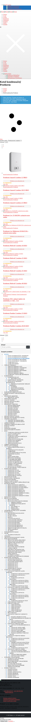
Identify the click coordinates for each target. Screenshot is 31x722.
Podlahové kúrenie (10, 538)
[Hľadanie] (28, 347)
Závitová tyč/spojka (14, 466)
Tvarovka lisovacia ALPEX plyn (18, 432)
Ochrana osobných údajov (9, 698)
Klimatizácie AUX (13, 377)
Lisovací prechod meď (18, 631)
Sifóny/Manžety (13, 529)
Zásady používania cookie (9, 701)
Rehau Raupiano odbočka (16, 485)
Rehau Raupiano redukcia (16, 491)
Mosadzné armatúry (11, 396)
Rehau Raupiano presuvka (16, 490)
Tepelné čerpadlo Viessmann (17, 367)
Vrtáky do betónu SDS (15, 462)
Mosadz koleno (13, 409)
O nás (4, 16)
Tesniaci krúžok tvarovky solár (19, 633)
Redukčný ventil (13, 397)
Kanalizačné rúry (14, 522)
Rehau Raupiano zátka (15, 494)
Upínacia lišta (12, 544)
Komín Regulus (13, 362)
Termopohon (15, 509)
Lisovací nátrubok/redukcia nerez (20, 652)
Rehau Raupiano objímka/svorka (18, 493)
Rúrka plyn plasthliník (15, 439)
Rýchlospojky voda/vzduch (17, 467)
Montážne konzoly (17, 388)
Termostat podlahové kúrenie (18, 504)
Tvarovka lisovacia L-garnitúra (18, 575)
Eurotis (6, 427)
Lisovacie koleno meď (18, 629)
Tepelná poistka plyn (14, 443)
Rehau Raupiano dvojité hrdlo (18, 487)
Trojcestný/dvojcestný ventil (14, 537)
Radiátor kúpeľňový (15, 559)
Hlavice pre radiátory (15, 560)
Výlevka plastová (14, 518)
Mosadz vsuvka (13, 408)
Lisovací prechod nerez (18, 654)
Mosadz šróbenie (13, 406)
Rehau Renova (12, 553)
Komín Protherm (13, 363)
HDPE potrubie (12, 662)
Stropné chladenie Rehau (16, 421)
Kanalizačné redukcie (15, 525)
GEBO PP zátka (15, 607)
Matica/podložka (13, 456)
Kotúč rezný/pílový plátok (17, 452)
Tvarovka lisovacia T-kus (19, 586)
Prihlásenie (6, 20)
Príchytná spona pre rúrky (17, 540)
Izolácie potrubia (10, 479)
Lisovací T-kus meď (17, 630)
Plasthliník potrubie (15, 664)
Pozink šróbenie (13, 673)
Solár (6, 533)
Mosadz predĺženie (14, 405)
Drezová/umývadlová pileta (17, 528)
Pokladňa (10, 721)
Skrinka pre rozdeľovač (16, 542)
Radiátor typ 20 (13, 563)
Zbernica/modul (16, 502)
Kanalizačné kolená (15, 521)
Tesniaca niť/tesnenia (15, 463)
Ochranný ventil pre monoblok (18, 374)
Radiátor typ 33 (13, 567)
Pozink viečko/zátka (14, 672)
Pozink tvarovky (10, 668)
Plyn (5, 431)
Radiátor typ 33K (13, 472)
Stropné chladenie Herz (16, 420)
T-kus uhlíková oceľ (18, 621)
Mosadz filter (9, 402)
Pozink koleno (12, 669)
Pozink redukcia (13, 674)
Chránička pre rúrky (15, 552)
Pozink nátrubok (13, 677)
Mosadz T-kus (12, 415)
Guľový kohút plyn (14, 433)
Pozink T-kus (12, 676)
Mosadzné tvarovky (11, 404)
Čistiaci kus (11, 514)
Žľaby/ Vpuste (12, 516)
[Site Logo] (8, 11)
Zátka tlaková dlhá (11, 481)
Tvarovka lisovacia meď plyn (17, 436)
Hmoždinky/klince (14, 454)
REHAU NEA (14, 507)
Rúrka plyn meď (13, 435)
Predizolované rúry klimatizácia (17, 390)
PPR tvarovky (12, 612)
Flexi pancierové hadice (12, 429)
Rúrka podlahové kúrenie (16, 551)
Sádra (10, 455)
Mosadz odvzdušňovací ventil (14, 417)
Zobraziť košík (4, 721)
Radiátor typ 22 (13, 565)
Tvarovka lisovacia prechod (17, 584)
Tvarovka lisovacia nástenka (17, 578)
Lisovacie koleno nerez (19, 650)
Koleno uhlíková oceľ (18, 616)
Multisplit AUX (16, 378)
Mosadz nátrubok (14, 412)
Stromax (7, 536)
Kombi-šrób (11, 451)
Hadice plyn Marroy (14, 440)
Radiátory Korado (10, 468)
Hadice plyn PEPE (13, 441)
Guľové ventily (9, 400)
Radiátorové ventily (15, 475)
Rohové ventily (9, 425)
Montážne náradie (10, 398)
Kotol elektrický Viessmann (17, 361)
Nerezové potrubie (14, 666)
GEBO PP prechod (16, 610)
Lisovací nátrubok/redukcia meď (20, 625)
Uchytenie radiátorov (15, 561)
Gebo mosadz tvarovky (15, 602)
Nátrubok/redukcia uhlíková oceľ (20, 619)
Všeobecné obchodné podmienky (11, 699)
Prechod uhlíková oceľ (19, 622)
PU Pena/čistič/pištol (14, 460)
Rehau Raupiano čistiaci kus (17, 486)
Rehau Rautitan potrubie (16, 665)
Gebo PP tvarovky (13, 603)
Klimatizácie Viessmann (15, 380)
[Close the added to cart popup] (14, 721)
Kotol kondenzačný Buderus (17, 357)
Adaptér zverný (13, 545)
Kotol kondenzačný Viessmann (18, 355)
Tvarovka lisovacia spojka (20, 581)
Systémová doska (13, 555)
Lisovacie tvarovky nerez (16, 649)
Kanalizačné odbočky (15, 520)
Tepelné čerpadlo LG (14, 371)
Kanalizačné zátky (14, 524)
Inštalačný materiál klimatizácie (14, 382)
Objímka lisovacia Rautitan (20, 642)
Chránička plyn (13, 437)
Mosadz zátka (12, 413)
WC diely (10, 530)
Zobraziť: (2, 142)
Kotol (6, 354)
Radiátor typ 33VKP (14, 474)
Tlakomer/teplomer (14, 459)
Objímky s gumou (13, 464)
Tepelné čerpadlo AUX (15, 366)
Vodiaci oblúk (12, 548)
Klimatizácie (8, 376)
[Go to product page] (17, 162)
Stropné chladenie (10, 419)
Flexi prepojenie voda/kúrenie (18, 661)
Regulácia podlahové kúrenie (18, 501)
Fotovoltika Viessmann (12, 478)
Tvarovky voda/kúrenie (12, 569)
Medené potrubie (13, 660)
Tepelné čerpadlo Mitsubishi (17, 370)
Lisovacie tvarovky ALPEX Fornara (16, 571)
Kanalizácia (8, 511)
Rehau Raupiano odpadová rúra (18, 495)
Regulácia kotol (13, 499)
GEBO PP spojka (16, 604)
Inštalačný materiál (11, 446)
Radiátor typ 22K (13, 470)
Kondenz (14, 386)
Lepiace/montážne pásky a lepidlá (16, 448)
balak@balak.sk (9, 692)
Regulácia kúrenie (10, 498)
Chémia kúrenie (9, 423)
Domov (5, 14)
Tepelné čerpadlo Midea (16, 373)
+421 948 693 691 (18, 691)
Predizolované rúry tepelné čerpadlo (20, 384)
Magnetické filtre (10, 476)
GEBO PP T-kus (15, 608)
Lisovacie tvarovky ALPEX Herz (18, 587)
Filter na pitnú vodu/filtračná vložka (14, 394)
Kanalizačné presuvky (15, 526)
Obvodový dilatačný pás (16, 549)
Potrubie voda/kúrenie (12, 657)
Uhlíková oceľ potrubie (16, 658)
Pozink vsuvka (12, 670)
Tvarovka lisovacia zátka (19, 580)
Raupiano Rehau (9, 483)
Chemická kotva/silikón (16, 450)
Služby (5, 23)
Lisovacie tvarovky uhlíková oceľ (17, 615)
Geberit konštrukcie (11, 444)
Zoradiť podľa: (4, 140)
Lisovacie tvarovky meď (16, 623)
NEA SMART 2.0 (15, 506)
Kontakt (5, 24)
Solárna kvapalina (14, 534)
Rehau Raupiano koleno (16, 489)
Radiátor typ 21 (13, 564)
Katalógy (5, 21)
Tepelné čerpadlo (10, 365)
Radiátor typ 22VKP (14, 471)
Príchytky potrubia (14, 458)
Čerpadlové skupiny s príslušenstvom (16, 482)
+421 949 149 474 (8, 691)
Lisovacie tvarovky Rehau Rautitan (16, 636)
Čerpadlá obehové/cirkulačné (14, 424)
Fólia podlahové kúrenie (16, 546)
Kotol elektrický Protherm (9, 294)
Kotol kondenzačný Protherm (10, 174)
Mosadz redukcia (13, 411)
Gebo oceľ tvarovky (14, 611)
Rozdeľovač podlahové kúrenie (18, 556)
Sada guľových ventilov (16, 541)
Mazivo (10, 517)
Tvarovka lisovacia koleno (20, 573)
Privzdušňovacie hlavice (16, 513)
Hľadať (3, 344)
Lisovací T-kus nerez (17, 656)
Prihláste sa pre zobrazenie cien (17, 181)
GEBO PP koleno (16, 606)
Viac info (5, 184)
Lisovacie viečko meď (18, 627)
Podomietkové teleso (11, 532)
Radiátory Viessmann (11, 557)
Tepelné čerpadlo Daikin (16, 369)
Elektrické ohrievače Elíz (13, 392)
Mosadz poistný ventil (11, 416)
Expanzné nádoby (10, 428)
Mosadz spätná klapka (11, 401)
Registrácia (6, 18)
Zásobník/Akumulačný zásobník (15, 510)
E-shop (5, 17)
